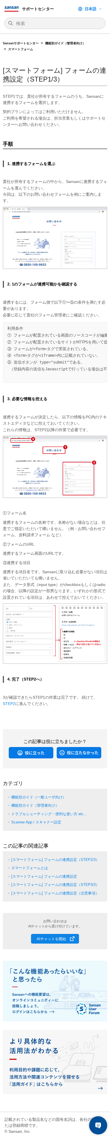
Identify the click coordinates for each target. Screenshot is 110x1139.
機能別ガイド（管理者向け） (65, 43)
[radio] (31, 752)
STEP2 (9, 703)
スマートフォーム (20, 49)
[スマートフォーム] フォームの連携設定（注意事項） (55, 893)
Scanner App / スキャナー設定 (36, 822)
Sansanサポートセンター (21, 43)
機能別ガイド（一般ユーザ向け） (38, 797)
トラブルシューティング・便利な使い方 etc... (49, 814)
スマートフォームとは (29, 868)
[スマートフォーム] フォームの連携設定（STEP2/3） (55, 860)
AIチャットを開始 (51, 939)
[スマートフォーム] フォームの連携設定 (44, 876)
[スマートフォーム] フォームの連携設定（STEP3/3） (55, 885)
